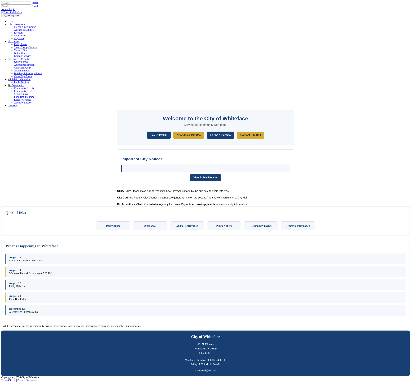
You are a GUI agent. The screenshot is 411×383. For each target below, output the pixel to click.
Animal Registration (187, 225)
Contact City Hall (250, 135)
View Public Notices (205, 177)
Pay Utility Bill (158, 135)
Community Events (260, 225)
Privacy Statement (26, 380)
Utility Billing (113, 225)
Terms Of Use (8, 380)
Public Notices (224, 225)
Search (35, 2)
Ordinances (150, 225)
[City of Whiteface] (11, 12)
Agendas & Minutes (189, 135)
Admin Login (8, 9)
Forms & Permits (220, 135)
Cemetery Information (298, 225)
